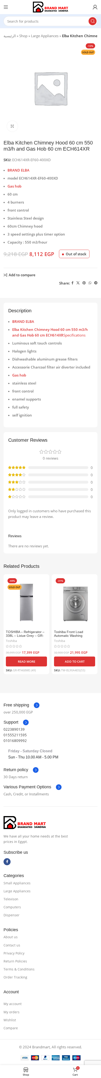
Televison (11, 899)
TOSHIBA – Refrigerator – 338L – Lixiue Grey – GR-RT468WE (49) (25, 635)
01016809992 (15, 740)
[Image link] (25, 822)
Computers (12, 907)
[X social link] (78, 283)
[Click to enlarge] (12, 126)
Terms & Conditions (19, 969)
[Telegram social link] (96, 283)
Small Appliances (17, 883)
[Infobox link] (16, 722)
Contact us (12, 945)
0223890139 (14, 729)
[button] (74, 661)
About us (11, 937)
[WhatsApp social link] (90, 283)
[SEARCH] (93, 21)
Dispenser (11, 915)
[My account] (95, 7)
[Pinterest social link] (84, 283)
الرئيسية (10, 35)
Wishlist (10, 1020)
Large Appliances (44, 35)
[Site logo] (50, 6)
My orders (11, 1012)
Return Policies (15, 961)
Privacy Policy (14, 953)
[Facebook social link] (72, 283)
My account (13, 1004)
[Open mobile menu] (6, 7)
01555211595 (15, 735)
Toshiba (11, 641)
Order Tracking (15, 977)
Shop (23, 35)
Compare (11, 1028)
